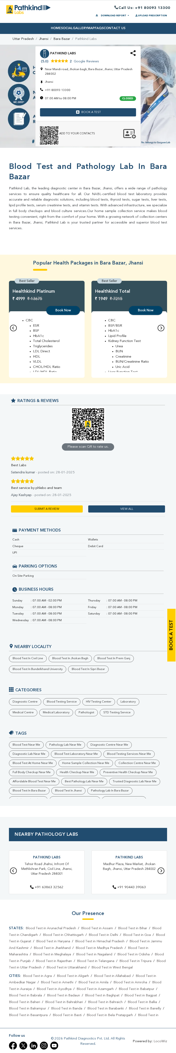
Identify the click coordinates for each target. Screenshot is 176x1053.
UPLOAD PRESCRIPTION (152, 15)
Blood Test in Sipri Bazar (88, 669)
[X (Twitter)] (23, 1046)
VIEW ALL (126, 508)
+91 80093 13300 (57, 90)
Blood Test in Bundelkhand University (38, 669)
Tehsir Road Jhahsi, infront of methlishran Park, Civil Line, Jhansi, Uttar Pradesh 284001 (46, 869)
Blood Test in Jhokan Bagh (70, 658)
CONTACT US (114, 28)
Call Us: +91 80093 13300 (144, 8)
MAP (91, 28)
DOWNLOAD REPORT (113, 15)
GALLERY (80, 28)
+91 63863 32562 (49, 887)
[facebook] (13, 1046)
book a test (171, 635)
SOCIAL (67, 28)
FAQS (99, 28)
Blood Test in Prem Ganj (113, 658)
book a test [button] (91, 112)
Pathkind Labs (46, 857)
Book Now (63, 310)
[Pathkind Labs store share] (133, 54)
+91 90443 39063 (131, 887)
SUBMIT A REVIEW (46, 508)
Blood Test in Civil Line (28, 658)
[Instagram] (44, 1046)
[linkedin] (34, 1046)
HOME (56, 28)
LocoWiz (160, 1041)
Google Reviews (86, 61)
